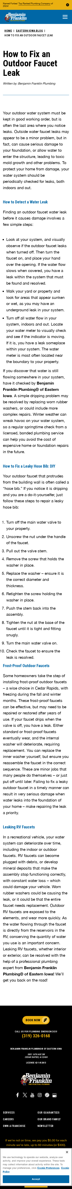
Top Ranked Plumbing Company (34, 3)
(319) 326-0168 (36, 1035)
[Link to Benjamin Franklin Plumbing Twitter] (25, 1095)
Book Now (33, 1020)
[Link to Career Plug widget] (47, 1095)
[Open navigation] (65, 17)
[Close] (67, 1152)
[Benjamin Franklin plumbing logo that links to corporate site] (15, 17)
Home (8, 30)
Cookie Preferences (48, 1167)
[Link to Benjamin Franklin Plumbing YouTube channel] (32, 1095)
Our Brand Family (49, 1119)
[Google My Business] (54, 1095)
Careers (8, 1119)
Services (9, 1112)
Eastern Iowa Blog (29, 30)
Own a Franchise (14, 1125)
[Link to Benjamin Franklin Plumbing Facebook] (17, 1095)
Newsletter (45, 1125)
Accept (36, 1179)
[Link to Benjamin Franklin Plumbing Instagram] (39, 1095)
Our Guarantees (48, 1112)
